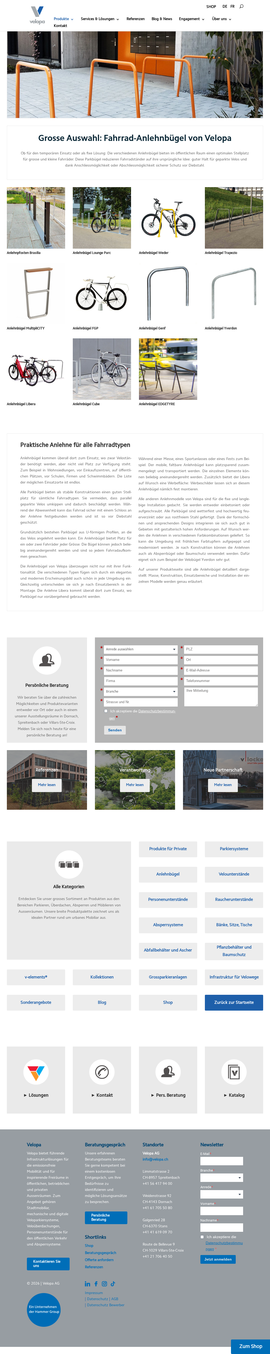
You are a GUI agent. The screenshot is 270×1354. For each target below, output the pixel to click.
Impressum (94, 1293)
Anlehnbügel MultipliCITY (26, 328)
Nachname (208, 1220)
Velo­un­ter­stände (234, 874)
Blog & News (162, 19)
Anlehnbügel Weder (153, 253)
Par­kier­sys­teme (234, 849)
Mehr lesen (47, 785)
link (36, 1048)
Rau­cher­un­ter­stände (234, 900)
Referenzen (136, 19)
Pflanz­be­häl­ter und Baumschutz (234, 951)
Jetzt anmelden (218, 1259)
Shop (168, 1003)
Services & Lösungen (97, 19)
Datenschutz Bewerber (105, 1305)
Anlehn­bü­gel (168, 874)
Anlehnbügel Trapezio (221, 253)
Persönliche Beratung (100, 1218)
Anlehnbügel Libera (21, 404)
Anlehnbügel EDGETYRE (157, 404)
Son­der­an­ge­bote (36, 1003)
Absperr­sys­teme (168, 925)
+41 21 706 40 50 (157, 1257)
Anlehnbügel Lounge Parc (92, 253)
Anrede (205, 1187)
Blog (102, 1003)
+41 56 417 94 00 (157, 1184)
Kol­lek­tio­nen (102, 977)
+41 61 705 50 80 (157, 1208)
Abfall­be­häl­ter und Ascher (168, 950)
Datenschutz (97, 1299)
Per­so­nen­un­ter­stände (168, 900)
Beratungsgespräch (100, 1253)
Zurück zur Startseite (234, 1003)
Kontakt (60, 26)
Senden (115, 730)
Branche (206, 1170)
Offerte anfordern (99, 1260)
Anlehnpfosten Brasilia (24, 253)
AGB (114, 1299)
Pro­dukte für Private (168, 849)
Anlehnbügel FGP (85, 328)
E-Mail (205, 1154)
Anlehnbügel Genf (152, 328)
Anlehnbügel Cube (86, 404)
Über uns (219, 19)
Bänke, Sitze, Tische (234, 925)
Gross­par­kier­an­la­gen (168, 977)
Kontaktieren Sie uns (46, 1264)
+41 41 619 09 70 (157, 1232)
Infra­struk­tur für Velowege (234, 977)
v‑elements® (36, 977)
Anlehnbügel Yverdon (221, 328)
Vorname (207, 1204)
